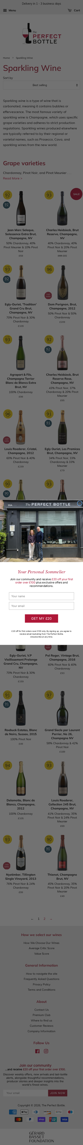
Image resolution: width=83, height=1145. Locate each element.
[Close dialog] (80, 503)
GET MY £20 (41, 618)
